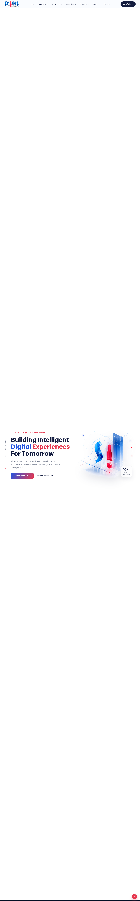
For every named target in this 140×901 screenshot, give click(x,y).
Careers (107, 4)
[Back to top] (134, 896)
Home (32, 4)
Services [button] (55, 4)
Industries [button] (70, 4)
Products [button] (83, 4)
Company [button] (42, 4)
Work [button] (95, 4)
